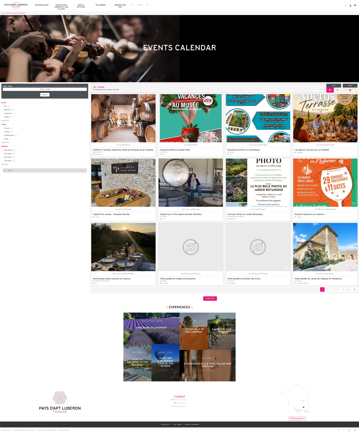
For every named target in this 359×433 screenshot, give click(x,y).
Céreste (8, 117)
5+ (338, 289)
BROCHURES (6, 430)
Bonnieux (9, 110)
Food (7, 139)
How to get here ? (298, 418)
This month (9, 153)
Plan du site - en (165, 424)
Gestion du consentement (192, 424)
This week (9, 160)
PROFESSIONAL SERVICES (24, 430)
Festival (8, 132)
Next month (9, 150)
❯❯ (354, 289)
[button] (61, 5)
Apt (7, 106)
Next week (9, 157)
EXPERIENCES (64, 430)
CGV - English (178, 424)
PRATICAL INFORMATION (46, 430)
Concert (8, 128)
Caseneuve (9, 113)
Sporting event (10, 135)
